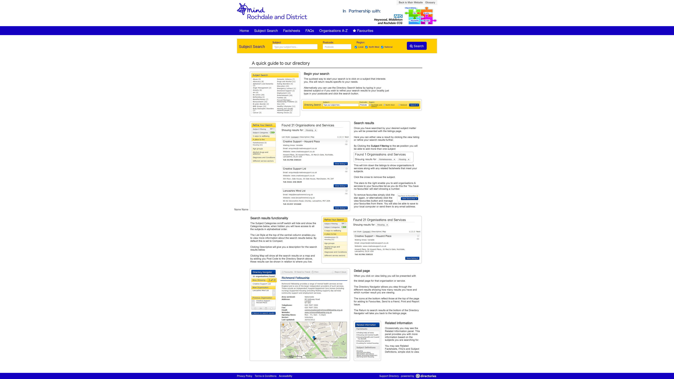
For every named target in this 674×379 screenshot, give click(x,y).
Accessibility (285, 376)
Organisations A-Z (333, 30)
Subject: (276, 42)
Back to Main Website (411, 2)
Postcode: (328, 42)
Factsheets (291, 30)
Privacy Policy (244, 376)
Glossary (430, 2)
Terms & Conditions (265, 376)
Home (244, 30)
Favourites (365, 30)
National (389, 46)
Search (418, 46)
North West (374, 46)
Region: (361, 42)
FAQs (309, 30)
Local (361, 46)
